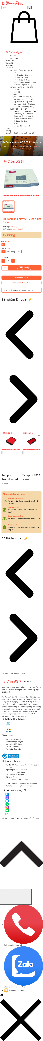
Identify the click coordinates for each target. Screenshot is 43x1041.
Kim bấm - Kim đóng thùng (24, 106)
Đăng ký (13, 56)
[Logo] (13, 3)
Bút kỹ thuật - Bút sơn (22, 80)
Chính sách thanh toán (14, 739)
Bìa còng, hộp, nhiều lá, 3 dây (25, 111)
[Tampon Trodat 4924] (11, 441)
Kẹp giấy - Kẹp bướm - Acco (24, 99)
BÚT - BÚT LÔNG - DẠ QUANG (21, 70)
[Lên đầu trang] (21, 854)
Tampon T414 (31, 475)
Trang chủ (9, 63)
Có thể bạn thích (13, 538)
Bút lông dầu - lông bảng (23, 75)
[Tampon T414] (32, 441)
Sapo (37, 818)
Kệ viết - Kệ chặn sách (22, 126)
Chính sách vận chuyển (14, 742)
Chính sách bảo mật (13, 749)
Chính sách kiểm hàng (14, 744)
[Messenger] (7, 801)
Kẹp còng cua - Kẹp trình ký (24, 102)
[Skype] (7, 794)
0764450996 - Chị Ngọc (15, 775)
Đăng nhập (14, 58)
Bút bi (16, 73)
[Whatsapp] (7, 804)
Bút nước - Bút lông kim (23, 77)
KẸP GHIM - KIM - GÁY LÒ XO (21, 97)
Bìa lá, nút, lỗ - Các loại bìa (24, 116)
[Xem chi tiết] (23, 452)
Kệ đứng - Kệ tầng (20, 121)
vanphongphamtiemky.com (23, 786)
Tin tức (8, 128)
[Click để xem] (22, 178)
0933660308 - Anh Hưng (15, 772)
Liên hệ (8, 131)
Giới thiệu (9, 65)
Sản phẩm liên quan (15, 299)
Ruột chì (17, 92)
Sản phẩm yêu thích (27, 133)
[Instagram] (7, 807)
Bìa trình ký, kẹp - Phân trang (25, 114)
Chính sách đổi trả (12, 747)
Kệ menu (17, 123)
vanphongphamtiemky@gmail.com (24, 783)
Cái (3, 245)
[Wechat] (7, 810)
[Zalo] (7, 814)
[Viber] (7, 798)
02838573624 (22, 518)
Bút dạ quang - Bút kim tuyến (25, 82)
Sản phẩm (9, 68)
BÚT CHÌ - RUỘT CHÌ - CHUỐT (21, 87)
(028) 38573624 (20, 770)
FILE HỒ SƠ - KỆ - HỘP (18, 109)
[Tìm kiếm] (30, 7)
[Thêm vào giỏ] (2, 452)
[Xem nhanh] (11, 463)
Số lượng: (5, 257)
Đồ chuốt (17, 94)
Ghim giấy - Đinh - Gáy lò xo (24, 104)
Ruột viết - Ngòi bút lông (23, 85)
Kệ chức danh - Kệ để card (24, 119)
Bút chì (16, 90)
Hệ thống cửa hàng (13, 133)
